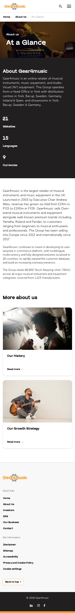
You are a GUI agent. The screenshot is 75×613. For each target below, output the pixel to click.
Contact (8, 528)
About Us (20, 17)
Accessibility (10, 556)
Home (6, 17)
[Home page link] (17, 6)
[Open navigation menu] (69, 6)
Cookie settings (12, 569)
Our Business (11, 522)
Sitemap (8, 551)
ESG (5, 516)
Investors (8, 510)
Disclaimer (9, 544)
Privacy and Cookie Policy (18, 563)
